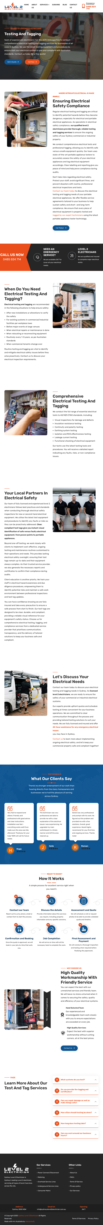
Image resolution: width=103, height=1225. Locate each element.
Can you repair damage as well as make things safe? (75, 1101)
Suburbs (56, 5)
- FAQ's (71, 1177)
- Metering (41, 1177)
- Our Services (74, 1191)
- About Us (73, 1173)
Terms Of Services (78, 1218)
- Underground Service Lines (47, 1186)
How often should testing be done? (76, 1112)
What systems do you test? (73, 1080)
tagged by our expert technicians (68, 215)
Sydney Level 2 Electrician (28, 1216)
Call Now (31, 62)
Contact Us (73, 6)
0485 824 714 (91, 8)
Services (44, 5)
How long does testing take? (73, 1123)
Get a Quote (11, 62)
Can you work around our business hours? (76, 1134)
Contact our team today (64, 191)
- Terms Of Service (76, 1182)
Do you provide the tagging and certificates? (74, 1090)
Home (26, 5)
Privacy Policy (93, 1218)
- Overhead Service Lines (46, 1182)
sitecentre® (29, 1221)
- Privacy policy (75, 1186)
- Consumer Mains (43, 1191)
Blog (65, 5)
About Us (34, 6)
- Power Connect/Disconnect (48, 1173)
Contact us (58, 739)
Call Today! (60, 228)
